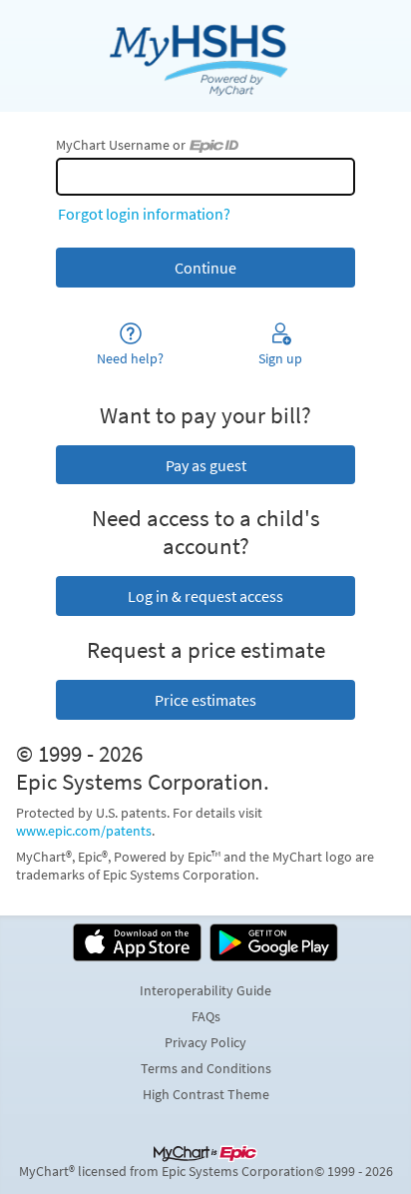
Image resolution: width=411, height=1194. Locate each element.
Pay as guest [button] (206, 465)
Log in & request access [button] (205, 596)
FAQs (206, 1016)
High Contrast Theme (206, 1094)
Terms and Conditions (206, 1068)
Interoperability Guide (205, 990)
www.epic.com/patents (84, 831)
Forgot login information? (144, 214)
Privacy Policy (205, 1042)
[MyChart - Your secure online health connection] (205, 56)
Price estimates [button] (205, 700)
